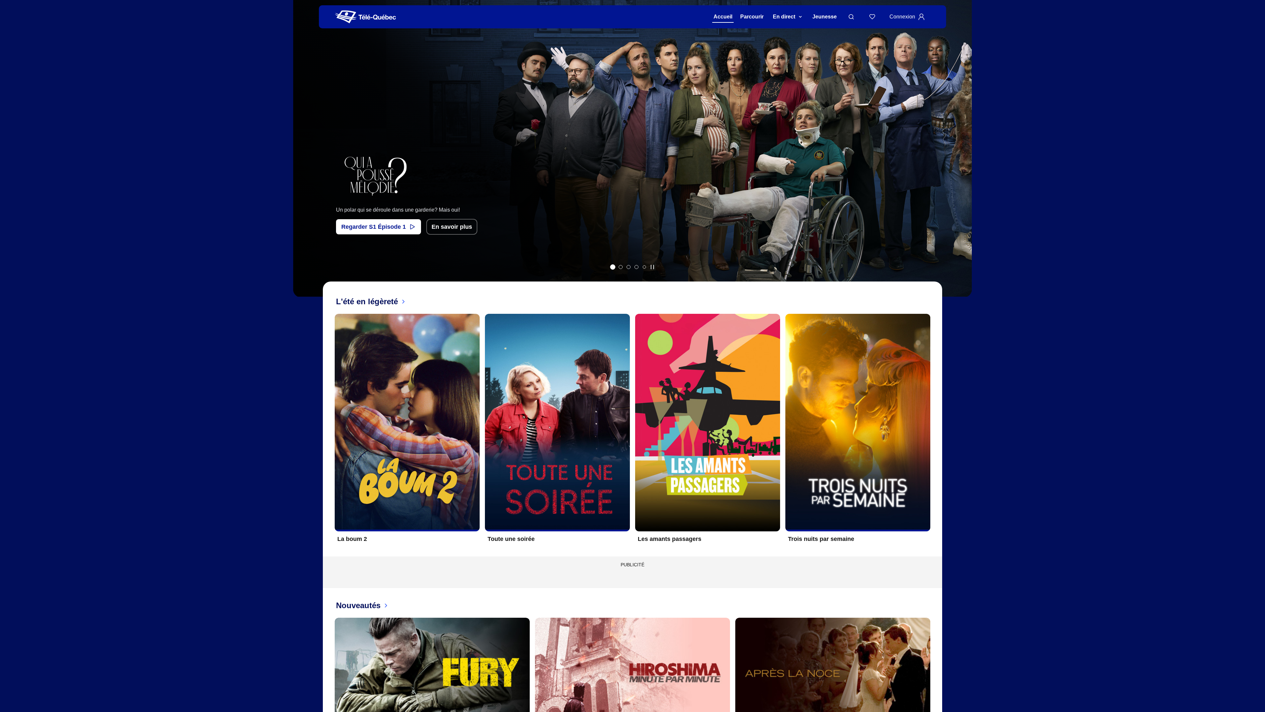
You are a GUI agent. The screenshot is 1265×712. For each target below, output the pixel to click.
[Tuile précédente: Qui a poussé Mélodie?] (303, 157)
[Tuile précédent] (329, 433)
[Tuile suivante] (935, 433)
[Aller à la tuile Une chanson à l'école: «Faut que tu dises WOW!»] (644, 267)
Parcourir (752, 16)
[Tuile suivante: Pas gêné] (962, 157)
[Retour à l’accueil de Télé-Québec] (365, 17)
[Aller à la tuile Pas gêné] (628, 267)
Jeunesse (824, 16)
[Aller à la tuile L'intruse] (636, 267)
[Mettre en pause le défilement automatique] (652, 267)
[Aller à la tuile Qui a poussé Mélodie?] (612, 267)
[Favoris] (872, 17)
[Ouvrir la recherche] (851, 17)
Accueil (723, 16)
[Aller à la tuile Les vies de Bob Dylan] (620, 267)
